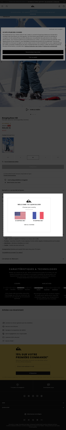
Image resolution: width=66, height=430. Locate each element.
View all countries (29, 224)
